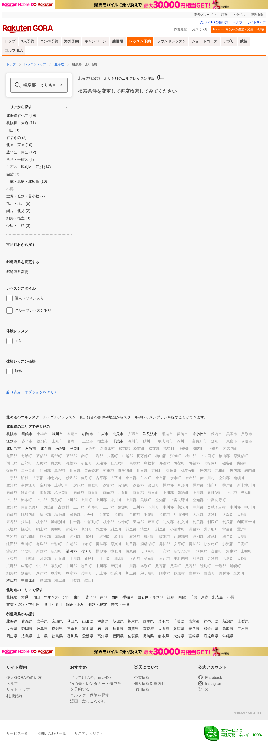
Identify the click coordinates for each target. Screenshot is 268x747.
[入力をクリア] (60, 85)
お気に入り (200, 29)
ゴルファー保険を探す (89, 695)
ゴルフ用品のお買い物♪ (90, 677)
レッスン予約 (140, 41)
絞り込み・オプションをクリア (32, 392)
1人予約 (27, 41)
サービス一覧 (17, 733)
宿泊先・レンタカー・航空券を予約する (95, 686)
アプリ (228, 41)
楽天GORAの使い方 (214, 22)
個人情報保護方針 (149, 683)
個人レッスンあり (29, 298)
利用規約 (14, 695)
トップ (9, 41)
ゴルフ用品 (13, 50)
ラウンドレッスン (171, 41)
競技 (243, 41)
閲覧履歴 (180, 29)
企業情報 (142, 677)
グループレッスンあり (33, 310)
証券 (224, 14)
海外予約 (71, 41)
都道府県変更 (17, 272)
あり (18, 341)
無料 (18, 371)
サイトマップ (256, 22)
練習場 (117, 41)
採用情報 (142, 689)
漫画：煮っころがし (87, 701)
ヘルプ (237, 22)
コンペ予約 (49, 41)
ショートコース (204, 41)
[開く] (68, 244)
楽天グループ (203, 14)
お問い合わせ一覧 (51, 733)
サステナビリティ (89, 733)
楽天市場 (257, 14)
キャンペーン (96, 41)
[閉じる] (68, 107)
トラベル (239, 14)
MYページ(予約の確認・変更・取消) (238, 29)
